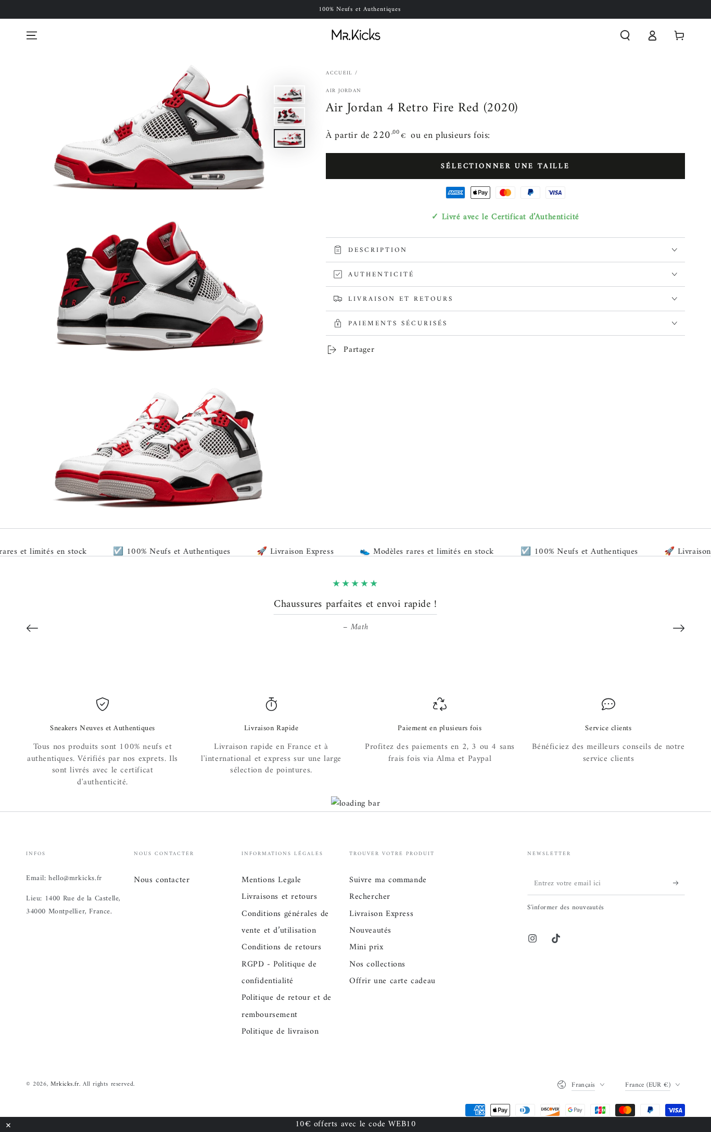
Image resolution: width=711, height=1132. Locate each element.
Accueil (339, 73)
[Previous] (32, 628)
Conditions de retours (282, 947)
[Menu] (31, 35)
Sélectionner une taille (505, 165)
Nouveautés (370, 930)
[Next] (678, 628)
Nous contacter (161, 880)
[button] (625, 35)
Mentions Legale (271, 880)
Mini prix (366, 947)
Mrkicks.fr (64, 1084)
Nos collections (377, 964)
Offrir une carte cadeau (392, 981)
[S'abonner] (679, 883)
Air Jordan (343, 91)
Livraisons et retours (280, 896)
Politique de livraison (280, 1031)
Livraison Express (381, 914)
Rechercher (369, 896)
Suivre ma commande (388, 880)
